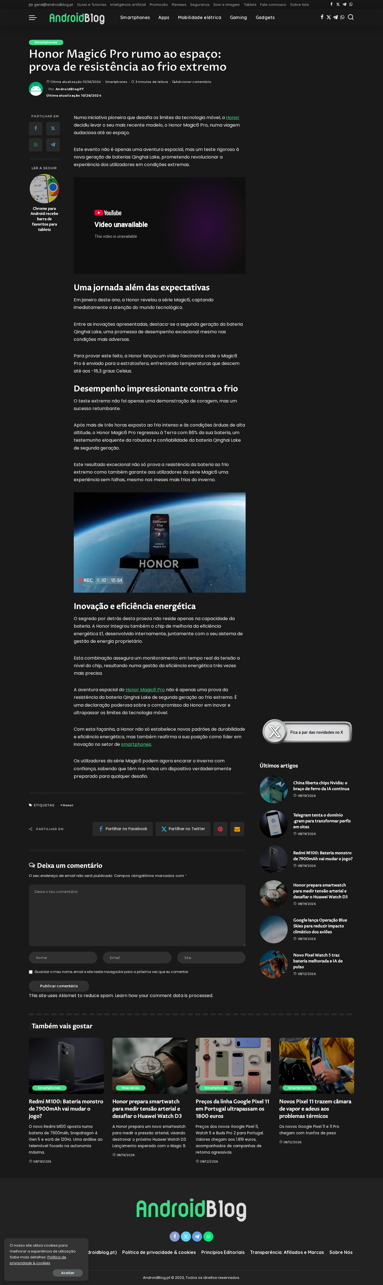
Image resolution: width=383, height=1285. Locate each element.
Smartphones (46, 42)
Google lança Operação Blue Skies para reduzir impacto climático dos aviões (320, 926)
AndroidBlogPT (70, 89)
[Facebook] (331, 4)
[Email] (237, 829)
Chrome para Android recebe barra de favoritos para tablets (44, 219)
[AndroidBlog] (77, 17)
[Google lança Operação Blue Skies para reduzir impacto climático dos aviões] (274, 929)
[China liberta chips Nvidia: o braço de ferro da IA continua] (274, 789)
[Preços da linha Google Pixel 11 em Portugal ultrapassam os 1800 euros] (233, 1066)
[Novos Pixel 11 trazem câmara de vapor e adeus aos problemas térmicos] (316, 1066)
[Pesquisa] (350, 17)
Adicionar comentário (193, 82)
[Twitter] (338, 4)
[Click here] (307, 732)
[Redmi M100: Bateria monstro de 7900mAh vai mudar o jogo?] (274, 859)
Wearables (130, 1088)
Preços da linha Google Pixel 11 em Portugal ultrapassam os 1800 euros (232, 1109)
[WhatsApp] (351, 4)
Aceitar (67, 1273)
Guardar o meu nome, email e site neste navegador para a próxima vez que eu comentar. (111, 971)
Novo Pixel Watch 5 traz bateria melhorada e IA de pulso (318, 961)
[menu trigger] (35, 17)
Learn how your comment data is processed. (164, 995)
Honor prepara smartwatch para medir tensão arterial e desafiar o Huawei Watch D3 (320, 891)
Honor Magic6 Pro (145, 689)
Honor (232, 117)
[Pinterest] (220, 829)
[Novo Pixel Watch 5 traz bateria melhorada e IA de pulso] (274, 964)
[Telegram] (344, 4)
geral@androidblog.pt (53, 4)
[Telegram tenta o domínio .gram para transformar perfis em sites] (274, 824)
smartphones (136, 744)
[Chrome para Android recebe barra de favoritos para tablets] (44, 188)
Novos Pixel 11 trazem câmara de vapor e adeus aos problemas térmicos (315, 1109)
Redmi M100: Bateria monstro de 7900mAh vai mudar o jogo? (66, 1109)
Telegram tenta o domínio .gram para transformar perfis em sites (322, 821)
